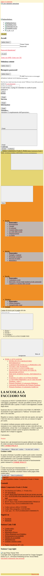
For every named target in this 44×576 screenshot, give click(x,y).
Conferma (11, 149)
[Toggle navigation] (17, 194)
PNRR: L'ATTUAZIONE (13, 359)
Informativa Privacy (11, 532)
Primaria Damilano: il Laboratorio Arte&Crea (23, 387)
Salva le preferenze (16, 475)
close (3, 203)
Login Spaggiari (10, 84)
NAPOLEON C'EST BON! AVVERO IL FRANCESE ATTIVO (23, 371)
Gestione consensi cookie (13, 541)
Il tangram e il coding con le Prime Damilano (23, 378)
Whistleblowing (10, 539)
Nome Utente (24, 44)
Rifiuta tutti (17, 449)
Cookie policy (9, 528)
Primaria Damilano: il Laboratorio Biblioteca (23, 383)
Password (23, 46)
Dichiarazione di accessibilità (14, 536)
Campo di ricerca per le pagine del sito (13, 310)
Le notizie (8, 334)
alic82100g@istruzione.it (26, 494)
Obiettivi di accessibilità (12, 538)
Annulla (4, 149)
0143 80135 (12, 492)
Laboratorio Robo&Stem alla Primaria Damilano (24, 385)
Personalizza (5, 449)
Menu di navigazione (29, 354)
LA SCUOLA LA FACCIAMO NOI (21, 368)
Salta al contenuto (6, 2)
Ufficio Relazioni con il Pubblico (15, 534)
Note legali (8, 530)
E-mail (22, 76)
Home (7, 331)
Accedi (4, 34)
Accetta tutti (32, 449)
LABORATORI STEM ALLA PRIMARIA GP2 (25, 365)
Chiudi (3, 97)
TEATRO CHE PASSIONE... (19, 366)
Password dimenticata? (8, 50)
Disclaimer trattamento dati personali (12, 558)
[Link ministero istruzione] (10, 3)
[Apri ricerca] (27, 162)
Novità (7, 332)
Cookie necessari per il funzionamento (13, 468)
